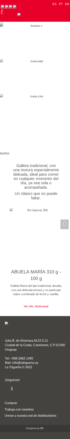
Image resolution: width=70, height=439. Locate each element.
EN (67, 4)
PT (61, 4)
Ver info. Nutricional (36, 306)
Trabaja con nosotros (19, 409)
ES (54, 4)
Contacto (11, 403)
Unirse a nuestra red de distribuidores (30, 415)
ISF (41, 428)
